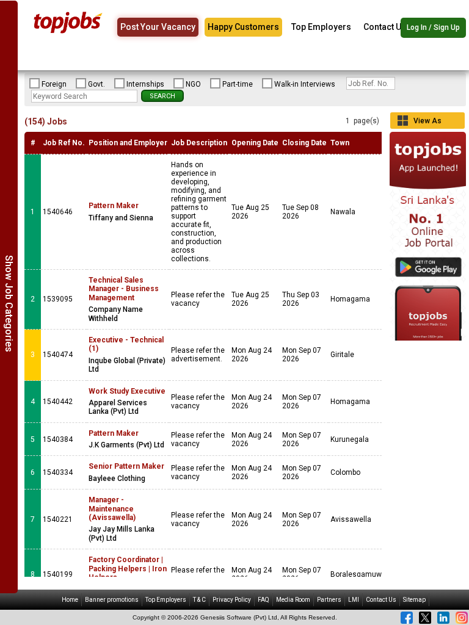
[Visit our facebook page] (407, 618)
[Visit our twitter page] (425, 618)
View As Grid (427, 123)
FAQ (263, 599)
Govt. (96, 84)
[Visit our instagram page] (462, 618)
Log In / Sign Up (433, 27)
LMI (353, 599)
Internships (145, 84)
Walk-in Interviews (304, 84)
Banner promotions (112, 599)
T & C (199, 599)
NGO (193, 84)
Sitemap (414, 599)
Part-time (237, 84)
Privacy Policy (232, 599)
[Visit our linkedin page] (443, 618)
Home (70, 599)
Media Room (293, 599)
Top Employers (321, 27)
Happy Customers (243, 27)
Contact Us (384, 27)
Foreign (54, 84)
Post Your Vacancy (157, 27)
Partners (329, 599)
